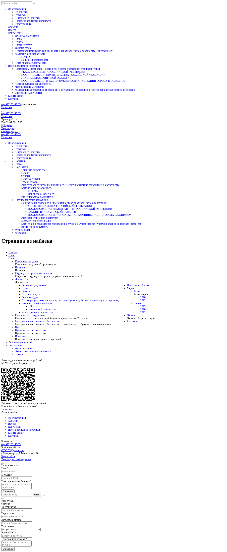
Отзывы (131, 315)
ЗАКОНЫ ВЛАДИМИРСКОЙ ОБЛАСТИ (45, 77)
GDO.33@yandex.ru (12, 450)
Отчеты (19, 41)
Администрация (24, 348)
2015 (143, 306)
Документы (14, 32)
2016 (143, 297)
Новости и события (138, 285)
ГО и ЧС (26, 56)
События (13, 26)
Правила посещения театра (30, 330)
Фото (137, 291)
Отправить (8, 491)
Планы (18, 38)
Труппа (19, 354)
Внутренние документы (28, 92)
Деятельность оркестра (28, 17)
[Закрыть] (43, 495)
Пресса (12, 29)
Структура (21, 14)
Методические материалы (29, 86)
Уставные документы (27, 35)
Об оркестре (22, 11)
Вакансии (20, 336)
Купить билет (15, 95)
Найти (37, 494)
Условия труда (23, 47)
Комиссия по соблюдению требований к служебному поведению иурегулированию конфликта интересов (75, 89)
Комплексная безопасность (30, 53)
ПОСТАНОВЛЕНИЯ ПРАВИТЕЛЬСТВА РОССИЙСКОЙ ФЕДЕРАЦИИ (63, 74)
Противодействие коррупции (24, 65)
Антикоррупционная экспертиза (33, 83)
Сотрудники (15, 345)
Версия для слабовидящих (16, 459)
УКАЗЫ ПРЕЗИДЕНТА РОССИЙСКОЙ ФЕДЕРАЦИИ (53, 71)
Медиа (130, 288)
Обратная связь (23, 23)
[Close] (2, 463)
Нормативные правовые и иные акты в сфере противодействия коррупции (57, 68)
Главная (12, 252)
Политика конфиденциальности (33, 20)
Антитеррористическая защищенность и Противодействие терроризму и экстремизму (64, 50)
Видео (137, 303)
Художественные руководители (33, 351)
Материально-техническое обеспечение (37, 321)
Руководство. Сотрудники (30, 315)
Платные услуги (24, 44)
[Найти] (34, 3)
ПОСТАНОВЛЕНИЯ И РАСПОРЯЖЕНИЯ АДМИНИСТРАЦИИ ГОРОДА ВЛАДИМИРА (73, 80)
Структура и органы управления (33, 273)
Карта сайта (8, 456)
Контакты (13, 98)
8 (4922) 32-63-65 (11, 104)
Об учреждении (17, 8)
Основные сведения (26, 261)
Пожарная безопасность (34, 59)
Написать (6, 107)
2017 (143, 300)
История (20, 267)
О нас (11, 255)
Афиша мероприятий (20, 342)
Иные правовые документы (30, 62)
